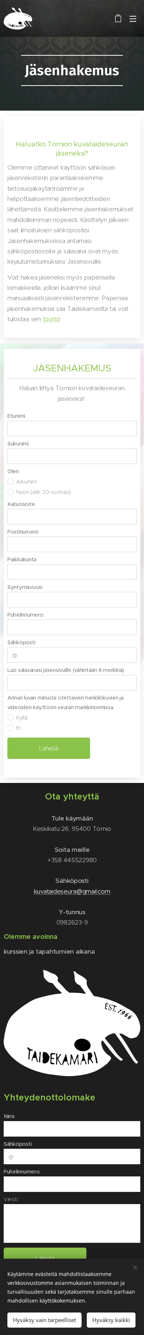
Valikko (133, 18)
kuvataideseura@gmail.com (72, 891)
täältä (51, 319)
